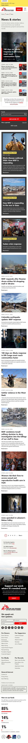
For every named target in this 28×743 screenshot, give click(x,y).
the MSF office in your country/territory (10, 553)
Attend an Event (19, 639)
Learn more (4, 5)
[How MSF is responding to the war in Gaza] (14, 196)
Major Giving (4, 645)
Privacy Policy (4, 676)
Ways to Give (4, 643)
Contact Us (4, 674)
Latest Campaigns (19, 635)
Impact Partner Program (7, 647)
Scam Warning (4, 678)
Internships (17, 668)
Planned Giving (5, 649)
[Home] (7, 9)
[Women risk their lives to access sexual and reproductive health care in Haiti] (14, 67)
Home (2, 14)
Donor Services (5, 635)
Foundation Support (6, 652)
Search (3, 112)
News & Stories (5, 660)
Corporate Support (5, 654)
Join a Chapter (18, 644)
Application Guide (19, 666)
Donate (14, 598)
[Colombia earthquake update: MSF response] (14, 92)
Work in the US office (20, 660)
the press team (13, 548)
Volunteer (17, 642)
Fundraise (17, 637)
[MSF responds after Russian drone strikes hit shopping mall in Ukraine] (14, 75)
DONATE (19, 9)
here (13, 543)
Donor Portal (4, 637)
